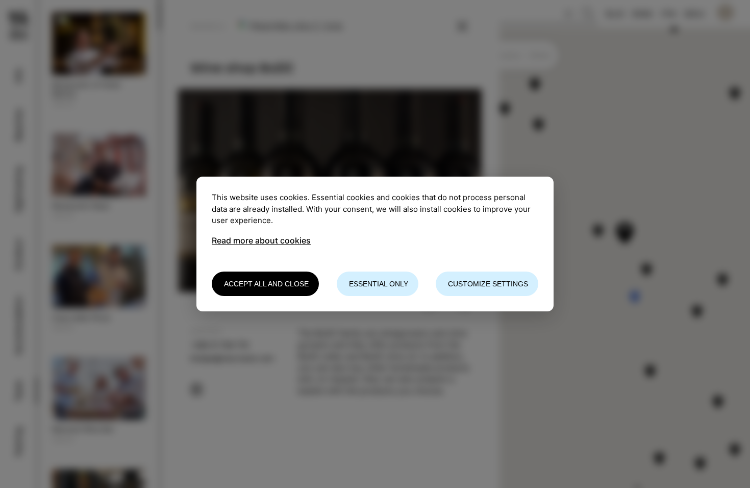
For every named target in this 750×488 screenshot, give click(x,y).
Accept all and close (266, 284)
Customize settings (488, 284)
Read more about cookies (261, 240)
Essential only (378, 284)
